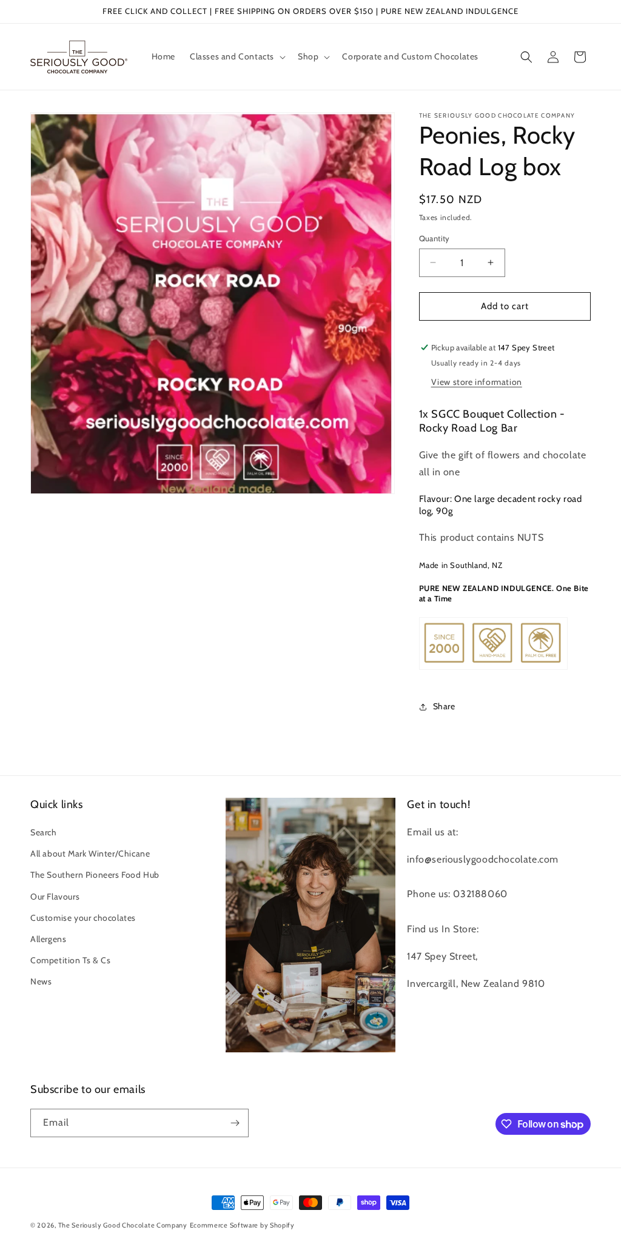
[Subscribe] (234, 1123)
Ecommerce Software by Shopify (242, 1225)
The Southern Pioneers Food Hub (94, 874)
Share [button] (444, 706)
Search (43, 832)
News (41, 981)
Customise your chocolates (83, 917)
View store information (476, 381)
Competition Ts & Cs (70, 960)
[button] (236, 56)
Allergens (48, 939)
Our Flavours (54, 896)
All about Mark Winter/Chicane (90, 853)
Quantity (434, 238)
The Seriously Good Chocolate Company (122, 1225)
